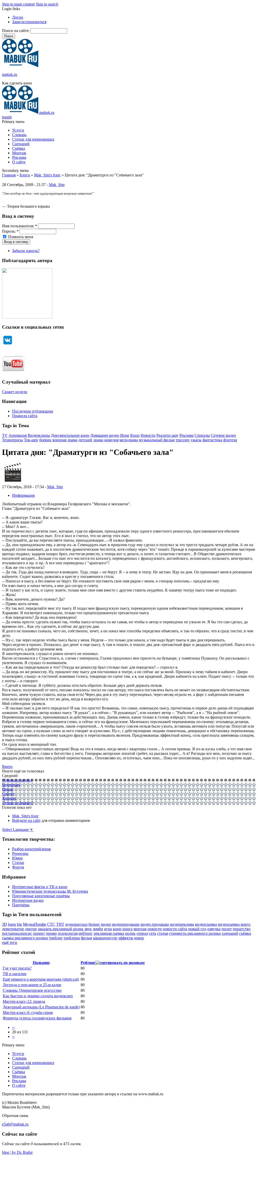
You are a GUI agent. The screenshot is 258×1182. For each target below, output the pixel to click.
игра (108, 929)
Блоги (25, 175)
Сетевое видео (223, 435)
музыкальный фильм (157, 440)
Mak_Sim (56, 184)
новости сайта (175, 929)
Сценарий (20, 144)
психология (68, 933)
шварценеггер (105, 938)
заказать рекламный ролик (60, 929)
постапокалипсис (17, 933)
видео (106, 924)
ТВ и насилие (14, 974)
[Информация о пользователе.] (12, 482)
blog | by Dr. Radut (17, 1152)
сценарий (230, 933)
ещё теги (9, 942)
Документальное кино (70, 435)
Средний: (10, 775)
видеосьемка (229, 924)
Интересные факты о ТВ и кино (39, 887)
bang (12, 924)
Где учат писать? (17, 968)
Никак (7, 789)
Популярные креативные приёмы (41, 896)
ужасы (196, 440)
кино (117, 929)
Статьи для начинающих (33, 139)
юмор (139, 938)
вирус (246, 924)
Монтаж (19, 153)
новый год (197, 929)
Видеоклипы (39, 435)
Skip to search (47, 4)
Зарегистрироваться (29, 22)
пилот (226, 929)
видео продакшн (155, 924)
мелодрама (128, 440)
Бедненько (11, 785)
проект (39, 933)
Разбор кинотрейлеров (31, 849)
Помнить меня (20, 237)
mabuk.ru (9, 74)
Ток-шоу (31, 440)
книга (127, 929)
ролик (130, 933)
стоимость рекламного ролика (195, 933)
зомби (98, 929)
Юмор (17, 858)
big (19, 924)
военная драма (64, 440)
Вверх (7, 766)
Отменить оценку (17, 780)
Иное (124, 435)
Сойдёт (8, 794)
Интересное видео (28, 900)
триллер (182, 440)
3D (4, 924)
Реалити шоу (167, 435)
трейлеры (71, 938)
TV (5, 435)
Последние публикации (32, 411)
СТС (51, 924)
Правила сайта (24, 416)
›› (13, 1036)
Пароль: (10, 231)
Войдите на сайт (26, 820)
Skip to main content (18, 4)
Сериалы (202, 435)
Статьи (18, 862)
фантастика (212, 440)
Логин (17, 17)
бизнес (94, 924)
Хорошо (9, 798)
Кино (135, 435)
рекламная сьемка (109, 933)
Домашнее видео (104, 435)
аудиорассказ (76, 924)
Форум (18, 867)
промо (51, 933)
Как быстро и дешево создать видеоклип (38, 996)
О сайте (18, 162)
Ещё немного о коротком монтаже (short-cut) (41, 979)
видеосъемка (206, 924)
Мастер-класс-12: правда (24, 1001)
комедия (111, 440)
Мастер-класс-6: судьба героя (28, 1012)
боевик (45, 440)
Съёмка (18, 148)
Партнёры (20, 905)
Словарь (19, 135)
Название (41, 962)
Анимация (18, 435)
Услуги (18, 130)
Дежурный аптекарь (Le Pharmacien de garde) (41, 1007)
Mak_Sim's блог (47, 175)
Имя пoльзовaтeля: (19, 226)
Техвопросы (12, 440)
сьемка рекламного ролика (25, 938)
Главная (9, 175)
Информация (23, 495)
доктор (31, 929)
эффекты (125, 938)
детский (85, 440)
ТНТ (60, 924)
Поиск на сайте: (16, 30)
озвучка (213, 929)
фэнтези (230, 440)
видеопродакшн (126, 924)
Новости (148, 435)
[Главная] (20, 66)
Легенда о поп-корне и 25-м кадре (32, 985)
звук (88, 929)
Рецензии (20, 853)
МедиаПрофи (34, 924)
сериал (142, 933)
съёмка (245, 933)
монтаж (140, 929)
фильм (86, 938)
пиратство (241, 929)
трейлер (55, 938)
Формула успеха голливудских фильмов (37, 1018)
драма (98, 440)
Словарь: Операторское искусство (32, 990)
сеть (152, 933)
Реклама (19, 157)
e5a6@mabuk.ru (15, 1124)
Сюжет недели (14, 392)
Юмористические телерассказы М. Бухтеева (50, 891)
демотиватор (13, 929)
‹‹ (13, 1027)
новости (155, 929)
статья (162, 933)
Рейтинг (88, 962)
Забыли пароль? (26, 250)
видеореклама (182, 924)
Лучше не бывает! (17, 803)
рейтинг (86, 933)
